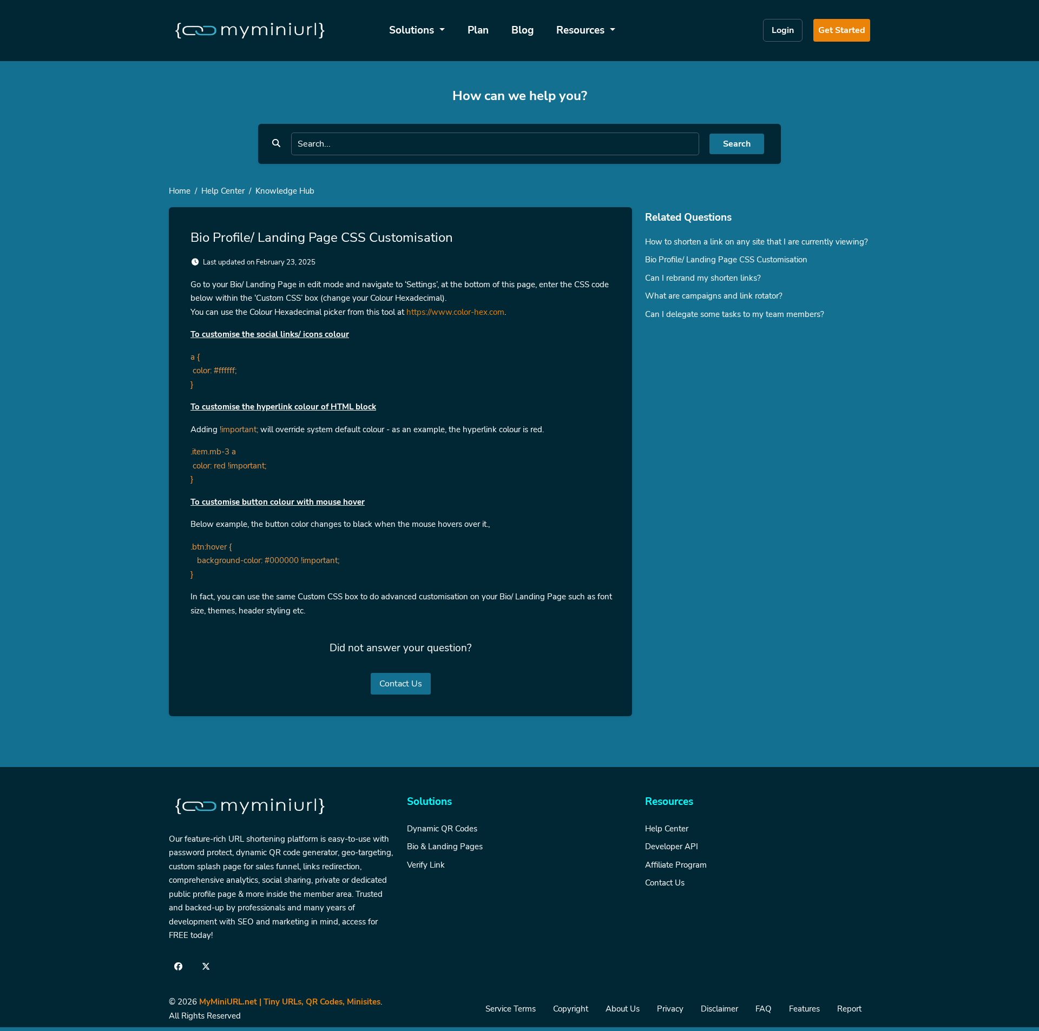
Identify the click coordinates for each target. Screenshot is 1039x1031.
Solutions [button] (413, 30)
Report (849, 1008)
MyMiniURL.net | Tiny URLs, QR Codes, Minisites (289, 1001)
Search (737, 144)
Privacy (670, 1008)
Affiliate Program (676, 865)
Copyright (570, 1008)
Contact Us (400, 684)
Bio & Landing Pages (445, 846)
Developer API (671, 846)
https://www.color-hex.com (455, 312)
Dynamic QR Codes (442, 828)
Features (804, 1008)
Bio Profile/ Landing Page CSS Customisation (726, 259)
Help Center (223, 191)
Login (783, 30)
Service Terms (510, 1008)
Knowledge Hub (284, 191)
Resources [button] (581, 30)
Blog (522, 30)
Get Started (841, 30)
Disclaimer (719, 1008)
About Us (623, 1008)
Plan (478, 30)
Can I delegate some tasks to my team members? (734, 314)
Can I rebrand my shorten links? (703, 278)
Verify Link (426, 865)
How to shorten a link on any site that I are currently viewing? (756, 241)
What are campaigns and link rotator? (713, 295)
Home (179, 191)
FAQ (763, 1008)
